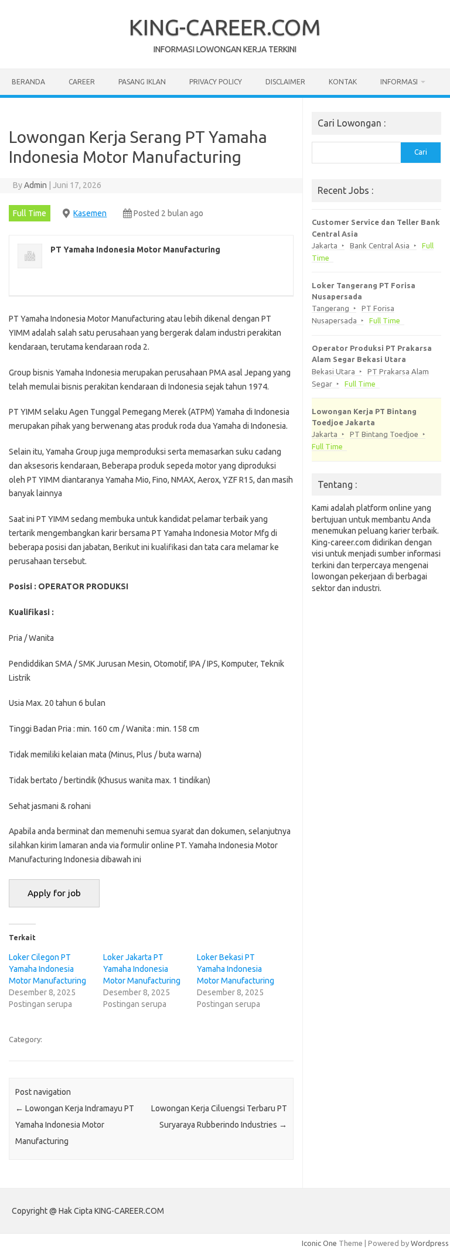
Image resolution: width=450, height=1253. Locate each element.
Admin (35, 185)
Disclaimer (285, 82)
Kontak (343, 82)
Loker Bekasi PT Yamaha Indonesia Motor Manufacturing (235, 968)
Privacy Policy (215, 82)
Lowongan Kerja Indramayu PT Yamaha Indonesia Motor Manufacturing (74, 1125)
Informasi (399, 82)
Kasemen (90, 213)
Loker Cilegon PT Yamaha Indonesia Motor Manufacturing (47, 968)
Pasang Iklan (142, 82)
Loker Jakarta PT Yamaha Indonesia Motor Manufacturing (141, 968)
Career (82, 82)
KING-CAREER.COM (225, 27)
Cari (420, 152)
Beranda (28, 82)
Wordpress (430, 1243)
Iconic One (319, 1243)
